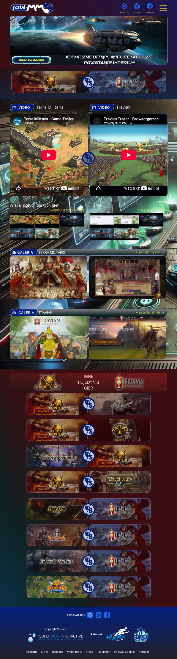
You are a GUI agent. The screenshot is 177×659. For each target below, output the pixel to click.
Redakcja (57, 652)
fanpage (150, 12)
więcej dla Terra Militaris (68, 210)
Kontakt (144, 652)
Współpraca (74, 652)
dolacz (137, 12)
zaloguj (124, 12)
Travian (123, 107)
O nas (44, 652)
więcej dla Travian (152, 210)
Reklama (31, 652)
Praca (89, 652)
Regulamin (103, 652)
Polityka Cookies (124, 652)
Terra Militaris (49, 107)
